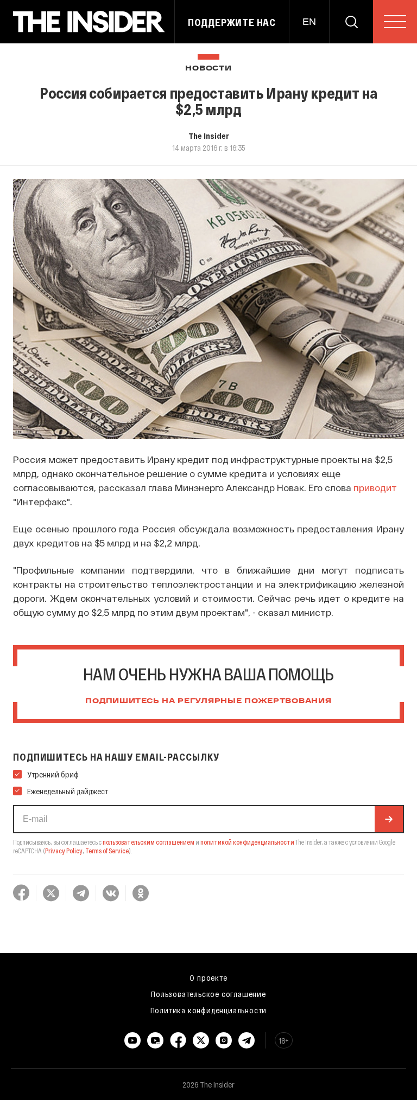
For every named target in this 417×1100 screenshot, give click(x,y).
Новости (208, 69)
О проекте (208, 977)
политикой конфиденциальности (247, 842)
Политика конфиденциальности (208, 1010)
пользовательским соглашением (148, 842)
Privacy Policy (64, 850)
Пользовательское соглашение (208, 994)
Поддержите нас (232, 22)
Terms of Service (107, 850)
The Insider (208, 135)
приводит (375, 487)
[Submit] (389, 819)
